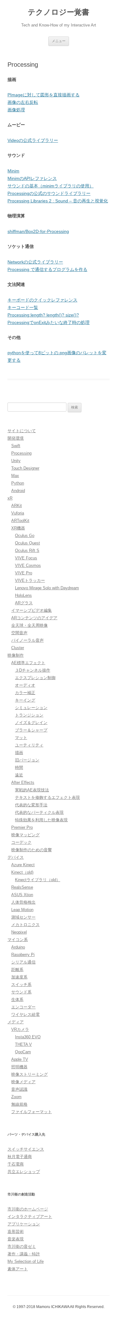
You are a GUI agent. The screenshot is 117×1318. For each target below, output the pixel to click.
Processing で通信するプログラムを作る (47, 269)
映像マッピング (25, 835)
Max (15, 475)
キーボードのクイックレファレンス (42, 299)
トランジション (29, 715)
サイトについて (21, 430)
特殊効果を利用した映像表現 (41, 820)
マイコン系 (17, 939)
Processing (21, 453)
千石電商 (15, 1164)
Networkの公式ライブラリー (35, 261)
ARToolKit (20, 520)
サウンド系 (21, 992)
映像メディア (23, 1081)
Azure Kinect (23, 864)
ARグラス (24, 603)
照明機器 (19, 1067)
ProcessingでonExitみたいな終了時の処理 (48, 322)
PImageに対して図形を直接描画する (43, 94)
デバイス (15, 857)
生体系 (17, 999)
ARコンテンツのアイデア (34, 618)
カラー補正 (25, 692)
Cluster (17, 647)
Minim (13, 170)
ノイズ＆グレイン (31, 722)
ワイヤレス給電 (25, 1014)
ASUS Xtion (22, 894)
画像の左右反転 (22, 102)
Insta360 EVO (28, 1037)
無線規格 (19, 1104)
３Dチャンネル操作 (32, 670)
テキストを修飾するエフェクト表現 (47, 797)
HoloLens (23, 595)
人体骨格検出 (23, 902)
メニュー (59, 41)
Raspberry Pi (23, 954)
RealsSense (22, 887)
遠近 (19, 775)
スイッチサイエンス (25, 1149)
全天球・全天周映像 (29, 625)
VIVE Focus (26, 558)
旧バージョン (27, 760)
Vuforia (17, 513)
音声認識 (19, 1089)
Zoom (16, 1096)
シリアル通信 (23, 962)
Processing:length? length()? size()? (43, 314)
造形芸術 (15, 1231)
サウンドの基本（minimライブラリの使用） (50, 185)
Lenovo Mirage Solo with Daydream (47, 588)
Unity (16, 460)
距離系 (17, 969)
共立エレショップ (23, 1171)
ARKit (16, 505)
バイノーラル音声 (27, 640)
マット (21, 737)
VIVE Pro (23, 573)
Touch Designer (25, 468)
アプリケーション (23, 1224)
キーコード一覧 (22, 307)
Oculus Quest (27, 543)
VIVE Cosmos (28, 565)
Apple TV (19, 1059)
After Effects (22, 782)
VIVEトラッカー (30, 580)
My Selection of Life (25, 1261)
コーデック (21, 842)
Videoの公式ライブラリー (32, 140)
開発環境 (15, 438)
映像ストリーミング (29, 1074)
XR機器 (18, 528)
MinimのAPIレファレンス (32, 178)
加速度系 (19, 977)
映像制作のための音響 (31, 849)
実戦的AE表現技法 (32, 790)
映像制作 (15, 655)
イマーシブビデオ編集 (31, 610)
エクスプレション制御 (35, 677)
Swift (15, 445)
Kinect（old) (22, 872)
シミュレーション (31, 707)
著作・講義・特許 (23, 1254)
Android (18, 490)
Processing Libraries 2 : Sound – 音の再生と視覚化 (57, 200)
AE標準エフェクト (28, 662)
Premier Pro (22, 827)
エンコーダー (23, 1007)
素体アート (17, 1269)
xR (9, 498)
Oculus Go (24, 535)
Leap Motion (22, 909)
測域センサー (23, 917)
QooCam (23, 1052)
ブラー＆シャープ (31, 730)
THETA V (23, 1044)
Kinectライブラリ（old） (37, 879)
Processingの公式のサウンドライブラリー (48, 193)
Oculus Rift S (27, 550)
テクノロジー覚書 (58, 12)
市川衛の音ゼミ (21, 1246)
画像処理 (16, 109)
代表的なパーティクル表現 (39, 812)
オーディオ (25, 685)
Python (17, 483)
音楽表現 (15, 1239)
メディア (15, 1022)
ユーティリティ (29, 745)
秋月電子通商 (19, 1156)
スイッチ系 (21, 984)
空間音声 (19, 632)
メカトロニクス (25, 924)
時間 (19, 767)
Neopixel (19, 932)
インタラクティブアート (29, 1216)
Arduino (18, 947)
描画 (19, 752)
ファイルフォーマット (31, 1111)
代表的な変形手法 (31, 805)
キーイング (25, 700)
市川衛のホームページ (27, 1209)
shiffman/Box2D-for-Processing (38, 231)
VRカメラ (20, 1029)
